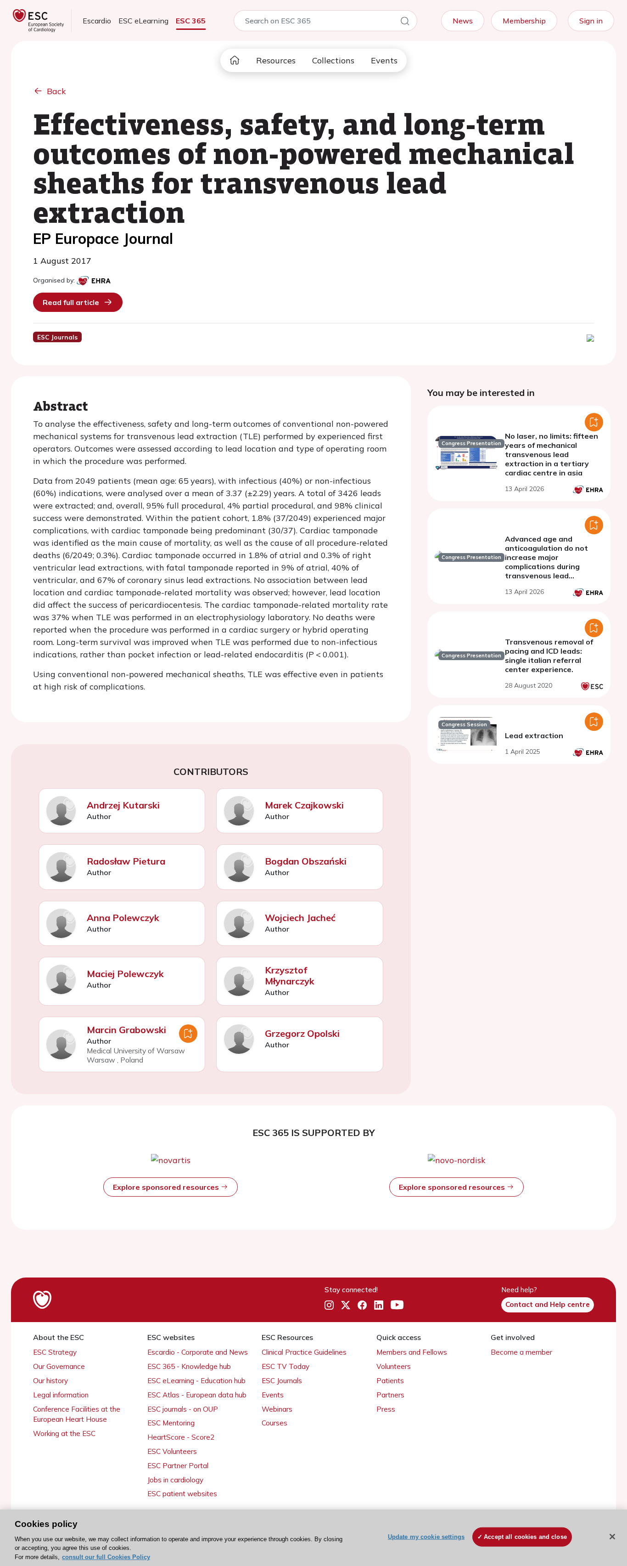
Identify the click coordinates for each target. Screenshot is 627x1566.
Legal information (61, 1395)
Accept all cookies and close (525, 1536)
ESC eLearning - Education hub (196, 1380)
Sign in (591, 20)
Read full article (71, 302)
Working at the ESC (64, 1433)
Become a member (521, 1352)
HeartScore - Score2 (180, 1437)
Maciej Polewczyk (125, 973)
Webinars (277, 1409)
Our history (50, 1380)
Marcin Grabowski (126, 1029)
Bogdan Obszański (306, 861)
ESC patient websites (182, 1493)
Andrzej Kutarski (123, 805)
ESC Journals (282, 1380)
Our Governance (59, 1366)
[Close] (612, 1536)
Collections (333, 60)
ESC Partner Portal (177, 1465)
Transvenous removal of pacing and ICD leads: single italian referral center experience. (549, 655)
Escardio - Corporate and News (197, 1352)
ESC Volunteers (172, 1451)
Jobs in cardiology (175, 1480)
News (463, 20)
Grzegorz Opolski (302, 1033)
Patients (390, 1380)
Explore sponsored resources (167, 1187)
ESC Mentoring (171, 1423)
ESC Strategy (55, 1352)
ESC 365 (191, 20)
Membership (524, 20)
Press (385, 1409)
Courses (274, 1423)
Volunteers (393, 1366)
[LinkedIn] (378, 1305)
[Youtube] (397, 1305)
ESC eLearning (143, 20)
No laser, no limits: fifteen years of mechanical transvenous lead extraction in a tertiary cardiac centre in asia (551, 454)
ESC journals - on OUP (182, 1409)
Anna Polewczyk (123, 917)
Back (56, 91)
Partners (390, 1395)
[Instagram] (329, 1305)
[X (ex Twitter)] (345, 1305)
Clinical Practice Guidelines (304, 1352)
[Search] (405, 22)
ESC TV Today (285, 1366)
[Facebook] (362, 1305)
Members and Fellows (411, 1352)
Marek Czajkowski (304, 805)
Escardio (97, 20)
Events (384, 60)
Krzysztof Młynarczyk (289, 975)
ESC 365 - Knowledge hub (189, 1366)
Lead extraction (534, 735)
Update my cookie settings (426, 1536)
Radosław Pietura (126, 861)
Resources (276, 60)
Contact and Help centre (547, 1304)
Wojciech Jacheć (300, 917)
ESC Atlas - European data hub (196, 1395)
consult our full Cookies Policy (106, 1556)
